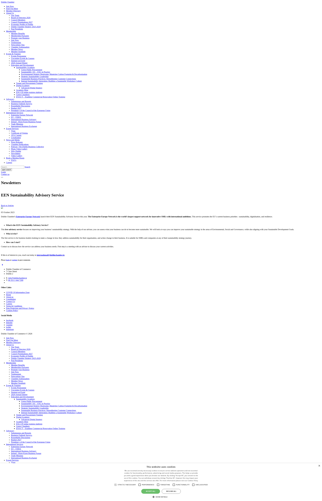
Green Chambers (23, 95)
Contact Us (10, 301)
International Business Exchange (24, 126)
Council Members (18, 20)
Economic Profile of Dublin (22, 24)
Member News (17, 49)
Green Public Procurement (31, 70)
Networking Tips (18, 45)
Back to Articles (7, 205)
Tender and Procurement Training (29, 83)
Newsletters (15, 153)
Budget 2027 (16, 108)
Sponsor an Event (18, 61)
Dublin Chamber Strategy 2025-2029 (26, 27)
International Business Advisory (23, 119)
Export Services (12, 129)
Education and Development (22, 65)
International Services (14, 113)
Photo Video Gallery (19, 149)
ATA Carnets (16, 135)
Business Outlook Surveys (21, 104)
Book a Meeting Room (15, 158)
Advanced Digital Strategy (31, 88)
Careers (9, 162)
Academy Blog (22, 90)
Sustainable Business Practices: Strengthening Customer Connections (48, 79)
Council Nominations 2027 (22, 22)
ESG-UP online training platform (29, 92)
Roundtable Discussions (20, 106)
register (14, 260)
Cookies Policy (12, 310)
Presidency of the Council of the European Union (30, 110)
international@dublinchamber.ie (51, 255)
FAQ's (13, 160)
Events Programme (18, 56)
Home (8, 295)
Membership (11, 31)
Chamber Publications (20, 144)
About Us (10, 13)
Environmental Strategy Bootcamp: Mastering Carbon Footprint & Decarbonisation (54, 74)
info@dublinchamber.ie (17, 278)
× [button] (319, 466)
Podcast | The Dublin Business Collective (27, 147)
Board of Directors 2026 (20, 18)
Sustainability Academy (25, 67)
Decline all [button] (171, 491)
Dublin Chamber (7, 2)
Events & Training (13, 54)
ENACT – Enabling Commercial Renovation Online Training (40, 97)
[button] (160, 497)
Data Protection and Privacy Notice (20, 308)
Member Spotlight (18, 52)
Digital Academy (23, 86)
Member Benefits (18, 33)
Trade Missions (17, 124)
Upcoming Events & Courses (22, 58)
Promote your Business (20, 38)
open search (6, 170)
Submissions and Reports (21, 101)
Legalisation (16, 138)
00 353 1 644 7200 (15, 280)
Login (3, 172)
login (8, 260)
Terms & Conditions (14, 306)
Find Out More (12, 9)
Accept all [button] (150, 491)
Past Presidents (17, 29)
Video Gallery (16, 156)
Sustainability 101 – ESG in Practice (35, 72)
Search (27, 167)
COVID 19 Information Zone (18, 292)
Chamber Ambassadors (20, 47)
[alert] (161, 482)
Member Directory (13, 11)
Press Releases (17, 142)
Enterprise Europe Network (22, 115)
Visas (13, 131)
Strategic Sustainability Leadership (35, 76)
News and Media (13, 140)
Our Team (15, 15)
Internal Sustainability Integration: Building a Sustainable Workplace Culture (51, 81)
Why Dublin (16, 151)
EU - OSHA (16, 117)
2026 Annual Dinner (19, 63)
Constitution (11, 299)
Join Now (10, 6)
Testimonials (16, 42)
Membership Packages (20, 36)
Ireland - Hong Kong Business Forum (26, 122)
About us (9, 297)
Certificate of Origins (19, 133)
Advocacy (10, 99)
